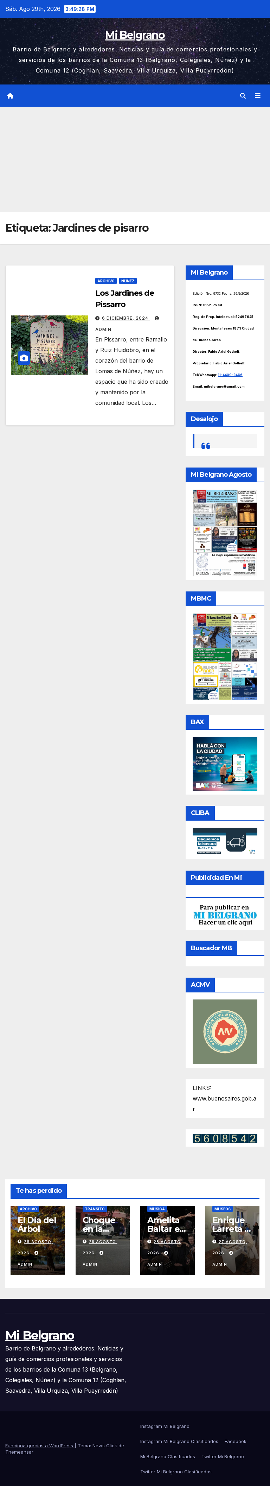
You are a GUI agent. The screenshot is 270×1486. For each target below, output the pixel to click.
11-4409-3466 (230, 375)
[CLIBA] (225, 841)
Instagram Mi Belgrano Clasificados (179, 1441)
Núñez (128, 281)
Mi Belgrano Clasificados (167, 1456)
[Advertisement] (135, 159)
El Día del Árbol (37, 1224)
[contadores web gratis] (225, 1137)
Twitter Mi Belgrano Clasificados (176, 1471)
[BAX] (225, 763)
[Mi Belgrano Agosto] (225, 532)
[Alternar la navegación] (258, 96)
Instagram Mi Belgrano (164, 1426)
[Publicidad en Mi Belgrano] (225, 914)
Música (157, 1209)
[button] (243, 95)
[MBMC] (225, 656)
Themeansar (19, 1452)
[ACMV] (225, 1031)
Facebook (235, 1441)
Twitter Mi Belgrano (222, 1456)
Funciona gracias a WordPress (40, 1445)
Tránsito (95, 1209)
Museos (222, 1209)
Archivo (106, 281)
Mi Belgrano (135, 35)
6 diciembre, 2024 (126, 318)
